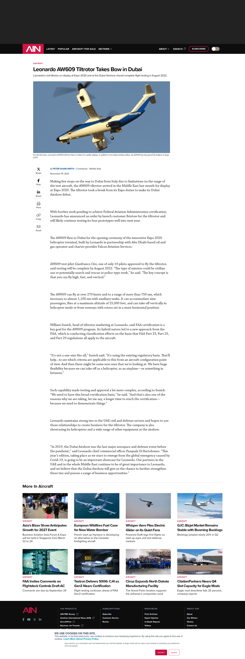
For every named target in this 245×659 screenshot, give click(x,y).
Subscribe (199, 48)
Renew (106, 622)
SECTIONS (104, 49)
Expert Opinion (151, 618)
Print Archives (151, 614)
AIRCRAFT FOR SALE (84, 49)
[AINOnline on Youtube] (28, 620)
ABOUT (163, 49)
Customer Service (111, 618)
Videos (148, 625)
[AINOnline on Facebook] (23, 620)
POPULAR (63, 49)
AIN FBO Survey (67, 614)
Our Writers (192, 618)
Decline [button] (174, 652)
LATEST (51, 49)
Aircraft (38, 63)
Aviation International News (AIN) (75, 618)
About (189, 614)
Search (178, 48)
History (190, 622)
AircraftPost (65, 622)
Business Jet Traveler (70, 625)
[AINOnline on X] (34, 620)
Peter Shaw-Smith (63, 168)
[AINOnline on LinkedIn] (40, 620)
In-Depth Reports (152, 622)
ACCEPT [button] (161, 652)
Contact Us (192, 625)
